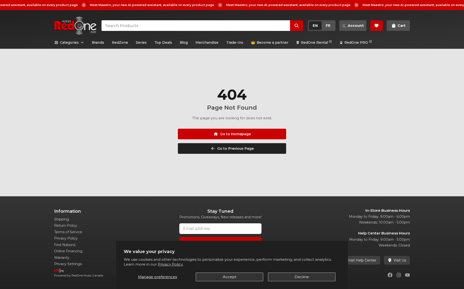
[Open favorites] (376, 25)
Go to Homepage (235, 134)
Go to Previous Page (235, 148)
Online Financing (68, 251)
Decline (302, 277)
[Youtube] (407, 275)
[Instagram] (398, 275)
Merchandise (207, 42)
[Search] (296, 25)
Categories (69, 42)
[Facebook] (390, 275)
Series (141, 42)
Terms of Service (68, 232)
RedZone (120, 42)
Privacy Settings (68, 264)
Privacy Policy (66, 238)
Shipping (61, 219)
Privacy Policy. (170, 264)
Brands (98, 42)
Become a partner (272, 42)
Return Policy (65, 225)
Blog (184, 42)
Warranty (61, 257)
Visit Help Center (362, 260)
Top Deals (163, 42)
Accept (229, 277)
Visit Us (400, 260)
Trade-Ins (234, 42)
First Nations (64, 245)
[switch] (321, 25)
